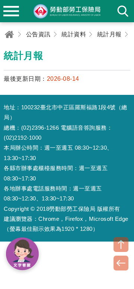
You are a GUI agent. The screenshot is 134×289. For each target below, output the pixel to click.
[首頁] (9, 34)
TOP (121, 244)
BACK (121, 263)
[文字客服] (22, 253)
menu (11, 11)
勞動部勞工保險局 (67, 11)
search (123, 11)
